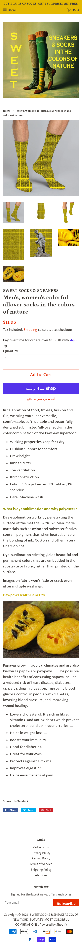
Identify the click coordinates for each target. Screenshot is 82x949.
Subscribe (66, 903)
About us (41, 875)
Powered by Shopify (53, 925)
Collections (41, 848)
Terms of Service (41, 864)
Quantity (10, 351)
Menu (12, 10)
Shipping (30, 330)
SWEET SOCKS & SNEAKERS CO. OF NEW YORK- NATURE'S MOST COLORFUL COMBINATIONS (45, 920)
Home (7, 110)
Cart (75, 10)
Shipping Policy (41, 870)
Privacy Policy (41, 853)
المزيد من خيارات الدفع (41, 399)
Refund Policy (41, 859)
